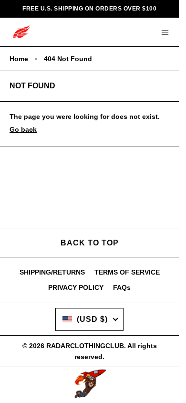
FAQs (122, 287)
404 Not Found (68, 59)
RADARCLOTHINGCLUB (85, 346)
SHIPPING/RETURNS (52, 272)
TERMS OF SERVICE (127, 272)
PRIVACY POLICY (75, 287)
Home (19, 59)
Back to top (90, 243)
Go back (23, 129)
